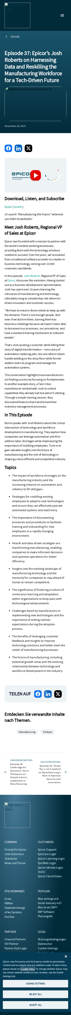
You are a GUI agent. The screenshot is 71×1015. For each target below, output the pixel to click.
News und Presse (15, 863)
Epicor (11, 280)
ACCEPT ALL (35, 1005)
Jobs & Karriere (14, 854)
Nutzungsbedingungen (52, 939)
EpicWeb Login (47, 863)
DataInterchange (15, 908)
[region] (35, 982)
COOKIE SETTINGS (35, 983)
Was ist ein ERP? (47, 907)
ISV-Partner (11, 944)
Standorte (11, 859)
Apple (8, 207)
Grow (8, 899)
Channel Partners (15, 939)
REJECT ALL (35, 994)
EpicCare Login (47, 854)
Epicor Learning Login (51, 859)
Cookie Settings (48, 948)
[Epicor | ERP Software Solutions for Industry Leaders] (17, 15)
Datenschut (45, 944)
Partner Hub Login (16, 948)
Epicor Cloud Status (50, 876)
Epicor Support (47, 849)
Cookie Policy (28, 969)
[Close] (66, 956)
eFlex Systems (13, 912)
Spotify (17, 207)
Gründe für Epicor (16, 849)
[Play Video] (35, 175)
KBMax (9, 903)
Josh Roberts (32, 276)
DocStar (9, 917)
